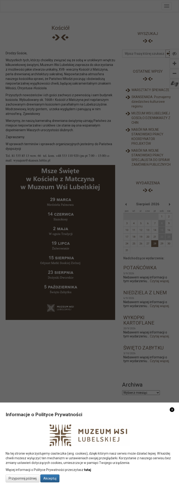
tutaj (87, 470)
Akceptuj (49, 478)
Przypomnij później (23, 478)
